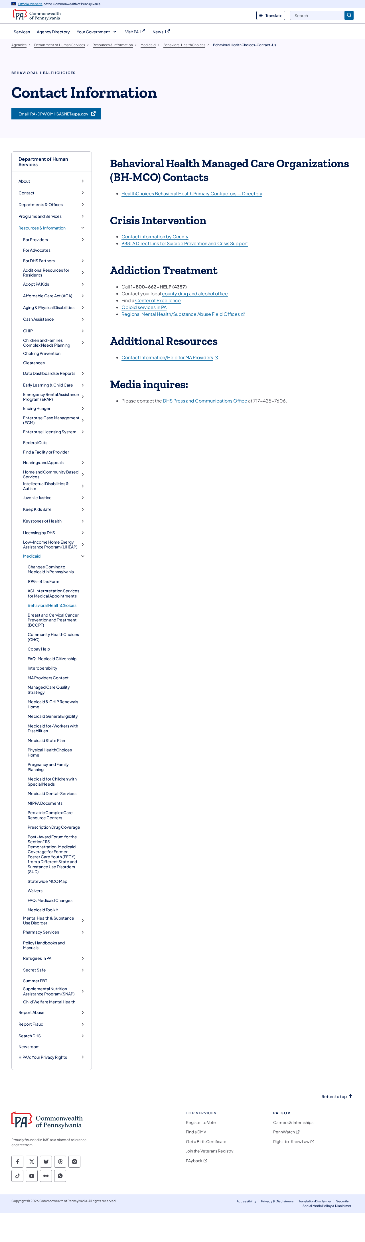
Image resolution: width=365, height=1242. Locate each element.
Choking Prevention (41, 353)
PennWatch (284, 1131)
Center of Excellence (158, 300)
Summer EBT (35, 980)
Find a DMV (196, 1131)
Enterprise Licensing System (49, 431)
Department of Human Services (43, 161)
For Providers (35, 239)
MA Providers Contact (48, 677)
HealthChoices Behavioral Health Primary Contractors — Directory (191, 193)
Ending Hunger (36, 408)
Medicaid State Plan (46, 740)
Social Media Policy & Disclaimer (327, 1206)
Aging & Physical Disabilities (48, 307)
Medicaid (31, 556)
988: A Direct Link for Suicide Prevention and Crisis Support (184, 243)
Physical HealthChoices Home (50, 752)
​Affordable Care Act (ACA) (47, 295)
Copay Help (39, 648)
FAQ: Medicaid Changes (50, 900)
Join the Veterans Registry (210, 1151)
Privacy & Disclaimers (277, 1201)
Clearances (34, 362)
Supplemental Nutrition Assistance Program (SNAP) (49, 991)
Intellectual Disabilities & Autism (46, 486)
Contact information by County (154, 236)
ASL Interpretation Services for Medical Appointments (53, 593)
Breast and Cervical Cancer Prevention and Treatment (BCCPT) (53, 619)
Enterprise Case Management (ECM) (51, 420)
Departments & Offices (41, 204)
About (24, 181)
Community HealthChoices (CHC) (53, 637)
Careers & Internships (293, 1122)
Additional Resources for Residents (46, 273)
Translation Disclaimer (315, 1201)
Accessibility (246, 1201)
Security (342, 1201)
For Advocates (36, 250)
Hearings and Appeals (43, 462)
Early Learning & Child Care (48, 385)
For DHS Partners (39, 260)
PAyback (194, 1160)
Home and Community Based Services (50, 474)
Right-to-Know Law (291, 1141)
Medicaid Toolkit (43, 909)
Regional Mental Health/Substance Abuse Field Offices (183, 314)
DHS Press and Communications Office (205, 401)
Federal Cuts (35, 442)
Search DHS (30, 1035)
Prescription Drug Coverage (54, 827)
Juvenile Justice (37, 497)
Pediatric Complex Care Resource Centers (50, 815)
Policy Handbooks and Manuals (44, 945)
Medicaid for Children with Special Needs (52, 781)
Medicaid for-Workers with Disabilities (53, 728)
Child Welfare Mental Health (49, 1001)
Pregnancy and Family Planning (48, 767)
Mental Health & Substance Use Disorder (48, 921)
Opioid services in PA (144, 307)
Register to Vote (201, 1122)
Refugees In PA (37, 958)
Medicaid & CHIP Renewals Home (53, 704)
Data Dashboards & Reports (49, 373)
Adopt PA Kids (36, 284)
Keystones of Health (42, 521)
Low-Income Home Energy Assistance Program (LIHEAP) (50, 545)
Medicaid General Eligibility (53, 716)
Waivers (35, 890)
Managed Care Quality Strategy (49, 689)
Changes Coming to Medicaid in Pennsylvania (51, 569)
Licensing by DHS (39, 532)
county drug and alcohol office (195, 293)
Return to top (334, 1096)
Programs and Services (40, 216)
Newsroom (29, 1046)
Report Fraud (31, 1024)
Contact (27, 192)
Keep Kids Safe (37, 509)
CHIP (28, 330)
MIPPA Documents (45, 803)
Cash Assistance (38, 319)
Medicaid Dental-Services (52, 793)
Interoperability (42, 667)
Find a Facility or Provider (46, 451)
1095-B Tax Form (43, 581)
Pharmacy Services (41, 932)
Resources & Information (42, 227)
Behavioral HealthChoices (52, 605)
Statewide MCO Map (47, 881)
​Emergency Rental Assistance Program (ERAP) (51, 397)
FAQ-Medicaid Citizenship (52, 658)
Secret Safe (34, 969)
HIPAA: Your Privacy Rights (43, 1057)
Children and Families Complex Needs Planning (46, 343)
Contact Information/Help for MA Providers (170, 357)
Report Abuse (31, 1012)
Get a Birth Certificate (206, 1141)
